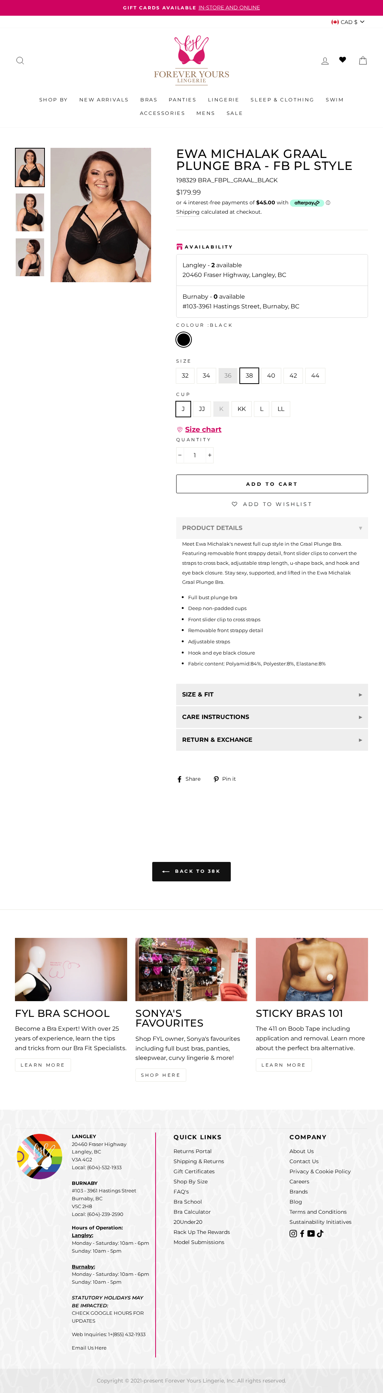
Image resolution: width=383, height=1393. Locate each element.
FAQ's (181, 1191)
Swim (335, 100)
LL (281, 408)
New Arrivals (104, 100)
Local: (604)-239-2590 (97, 1214)
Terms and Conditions (318, 1211)
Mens (205, 113)
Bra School (188, 1201)
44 (315, 375)
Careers (299, 1181)
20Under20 (188, 1222)
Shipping (188, 212)
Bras (148, 100)
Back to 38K (196, 871)
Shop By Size (191, 1181)
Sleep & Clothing (283, 100)
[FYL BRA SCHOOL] (71, 969)
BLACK (183, 339)
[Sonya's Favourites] (191, 969)
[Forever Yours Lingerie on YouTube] (311, 1233)
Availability (209, 247)
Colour (204, 325)
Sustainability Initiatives (320, 1222)
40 (271, 375)
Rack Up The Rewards (202, 1232)
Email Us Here (89, 1348)
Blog (295, 1201)
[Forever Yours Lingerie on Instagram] (293, 1233)
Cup (183, 394)
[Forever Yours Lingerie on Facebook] (302, 1233)
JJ (202, 408)
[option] (191, 8)
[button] (198, 429)
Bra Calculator (192, 1211)
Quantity (193, 439)
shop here (161, 1075)
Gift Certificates (194, 1171)
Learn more (283, 1065)
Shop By (53, 100)
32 (185, 375)
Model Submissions (199, 1242)
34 (206, 375)
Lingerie (224, 100)
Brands (298, 1191)
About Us (301, 1151)
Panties (182, 100)
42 (293, 375)
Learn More (43, 1065)
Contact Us (304, 1161)
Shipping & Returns (199, 1161)
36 (228, 375)
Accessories (163, 113)
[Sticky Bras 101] (312, 969)
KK (242, 408)
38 (249, 375)
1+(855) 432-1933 (126, 1334)
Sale (235, 113)
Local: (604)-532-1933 (97, 1167)
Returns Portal (193, 1151)
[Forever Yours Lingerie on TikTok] (320, 1233)
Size (184, 361)
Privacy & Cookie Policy (320, 1171)
